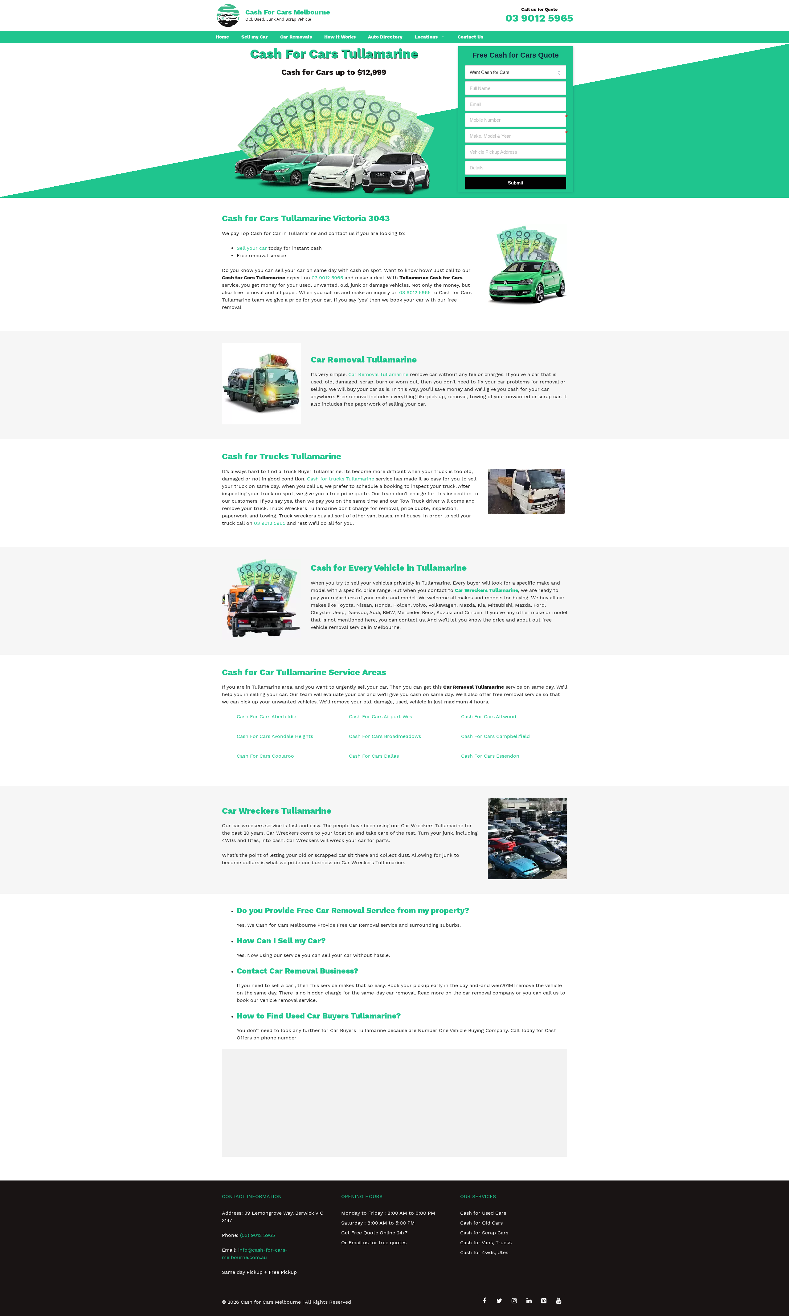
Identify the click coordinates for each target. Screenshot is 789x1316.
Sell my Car (254, 37)
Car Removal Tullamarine (378, 374)
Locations (426, 37)
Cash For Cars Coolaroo (265, 756)
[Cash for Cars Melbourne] (228, 15)
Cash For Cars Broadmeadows (385, 736)
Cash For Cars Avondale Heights (275, 736)
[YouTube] (558, 1300)
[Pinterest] (544, 1300)
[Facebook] (484, 1300)
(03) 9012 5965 (257, 1235)
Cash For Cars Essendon (490, 756)
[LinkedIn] (529, 1300)
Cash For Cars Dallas (374, 756)
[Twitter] (499, 1300)
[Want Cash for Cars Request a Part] (515, 72)
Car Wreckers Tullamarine (486, 590)
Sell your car (252, 248)
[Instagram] (514, 1300)
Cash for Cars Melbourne (287, 12)
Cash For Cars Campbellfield (495, 736)
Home (222, 37)
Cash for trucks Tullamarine (340, 479)
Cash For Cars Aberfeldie (266, 716)
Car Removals (296, 37)
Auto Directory (385, 37)
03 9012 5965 (539, 18)
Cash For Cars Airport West (381, 716)
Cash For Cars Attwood (488, 716)
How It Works (340, 37)
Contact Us (470, 37)
